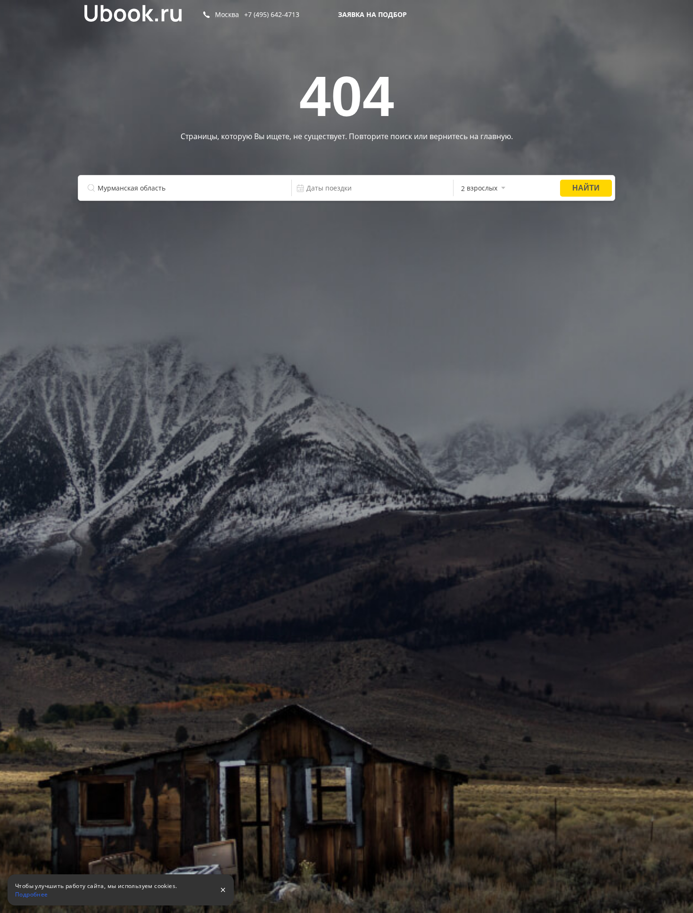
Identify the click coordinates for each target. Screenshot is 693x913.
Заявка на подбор (372, 14)
